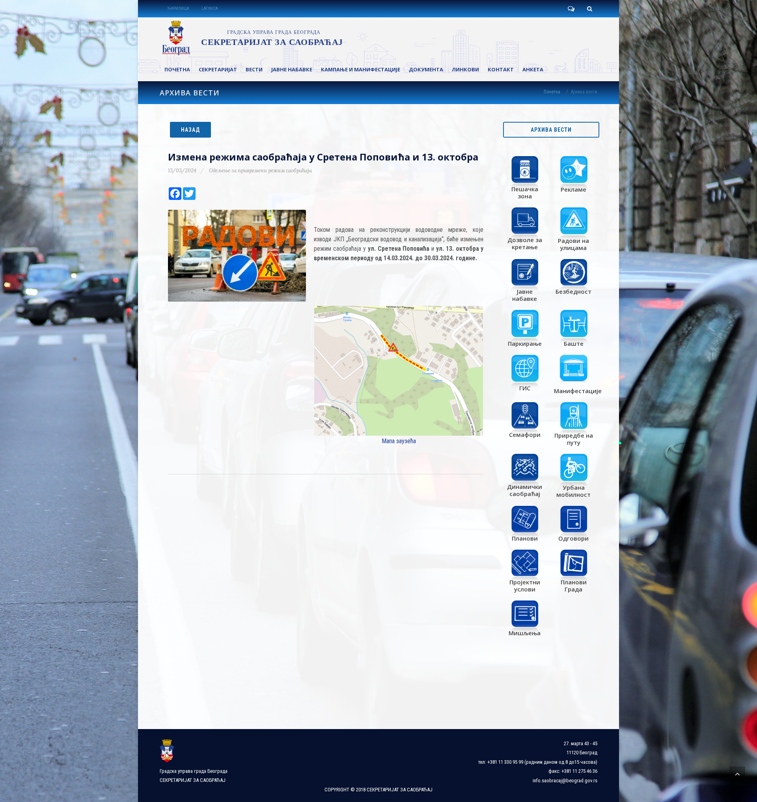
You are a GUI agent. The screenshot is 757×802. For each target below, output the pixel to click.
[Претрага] (589, 8)
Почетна (552, 92)
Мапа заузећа (399, 441)
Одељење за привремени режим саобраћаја (260, 170)
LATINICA (209, 8)
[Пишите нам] (571, 8)
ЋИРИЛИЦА (178, 8)
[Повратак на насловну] (251, 38)
